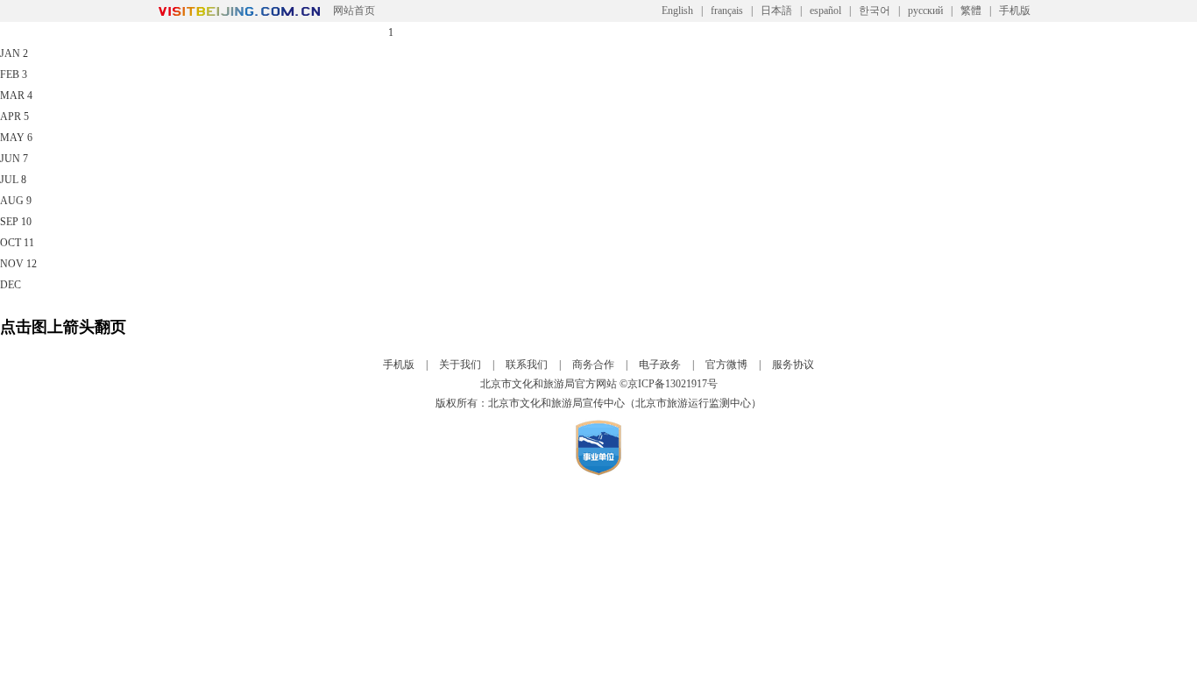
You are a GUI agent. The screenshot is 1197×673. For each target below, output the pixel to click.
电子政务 (660, 364)
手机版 (1015, 10)
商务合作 (593, 364)
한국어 (874, 10)
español (825, 10)
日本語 (776, 10)
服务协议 (793, 364)
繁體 (970, 10)
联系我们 (527, 364)
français (727, 10)
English (677, 10)
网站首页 (354, 10)
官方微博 (726, 364)
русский (925, 10)
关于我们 (460, 364)
